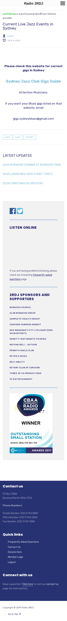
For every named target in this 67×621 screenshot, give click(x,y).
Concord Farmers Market (25, 324)
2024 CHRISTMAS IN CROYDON (22, 183)
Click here (28, 584)
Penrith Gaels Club (22, 350)
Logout (12, 562)
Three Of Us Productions (25, 373)
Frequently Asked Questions (23, 541)
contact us (52, 584)
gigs (7, 137)
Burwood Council (20, 307)
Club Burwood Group (23, 313)
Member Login (15, 557)
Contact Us (14, 547)
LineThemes (9, 14)
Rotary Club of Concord (25, 367)
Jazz (18, 137)
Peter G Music (18, 356)
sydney (29, 137)
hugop (10, 36)
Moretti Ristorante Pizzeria (28, 339)
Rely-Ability (17, 362)
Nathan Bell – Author (23, 344)
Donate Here (15, 552)
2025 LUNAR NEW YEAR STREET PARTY (28, 174)
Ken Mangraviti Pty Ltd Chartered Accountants (31, 331)
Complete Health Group (25, 319)
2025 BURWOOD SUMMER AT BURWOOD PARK (32, 164)
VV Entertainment (21, 379)
